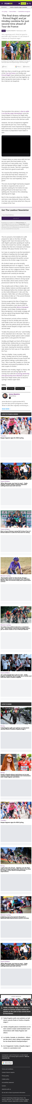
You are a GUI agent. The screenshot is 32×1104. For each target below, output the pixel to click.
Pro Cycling (4, 11)
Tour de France (11, 73)
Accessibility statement (8, 1082)
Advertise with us (6, 1089)
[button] (30, 3)
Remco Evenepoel (22, 307)
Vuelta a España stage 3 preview (18, 7)
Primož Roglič (6, 75)
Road (3, 388)
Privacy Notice (22, 224)
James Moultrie (12, 30)
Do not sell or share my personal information (13, 1092)
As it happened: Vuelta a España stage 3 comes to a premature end (16, 1047)
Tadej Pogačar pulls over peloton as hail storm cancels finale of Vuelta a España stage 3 (16, 1020)
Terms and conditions (7, 1069)
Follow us (19, 66)
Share (5, 66)
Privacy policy (5, 1075)
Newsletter (27, 66)
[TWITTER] (10, 398)
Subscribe (23, 3)
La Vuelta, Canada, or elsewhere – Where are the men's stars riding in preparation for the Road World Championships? (16, 1039)
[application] (16, 145)
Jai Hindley (11, 388)
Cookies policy (5, 1079)
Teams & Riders (12, 11)
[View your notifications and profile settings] (19, 3)
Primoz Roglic (20, 388)
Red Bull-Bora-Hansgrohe (24, 11)
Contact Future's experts (8, 1072)
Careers (4, 1086)
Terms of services (20, 222)
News (3, 31)
